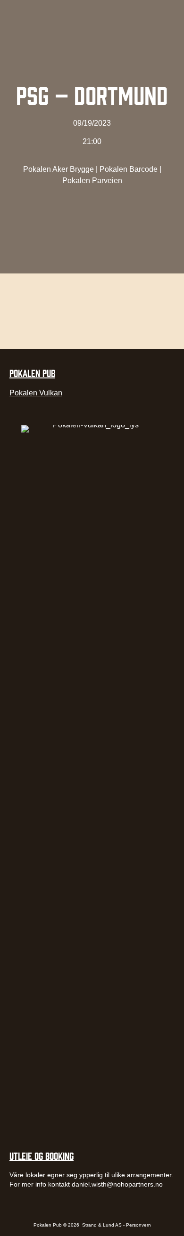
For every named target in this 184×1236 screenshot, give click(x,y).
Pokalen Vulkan (35, 393)
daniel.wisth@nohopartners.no (117, 1184)
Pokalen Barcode (129, 169)
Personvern (138, 1225)
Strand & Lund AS (102, 1225)
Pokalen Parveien (92, 181)
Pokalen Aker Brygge (58, 169)
